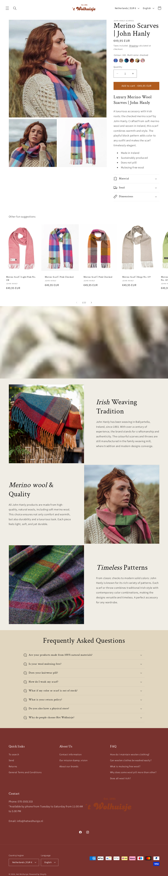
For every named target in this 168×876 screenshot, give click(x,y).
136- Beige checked (121, 60)
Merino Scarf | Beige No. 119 (136, 277)
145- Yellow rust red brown (137, 60)
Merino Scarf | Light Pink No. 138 (21, 279)
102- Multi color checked (116, 60)
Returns (13, 766)
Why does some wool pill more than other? (133, 772)
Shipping (133, 45)
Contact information (70, 754)
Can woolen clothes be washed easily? (131, 760)
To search (14, 754)
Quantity (118, 66)
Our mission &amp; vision (73, 760)
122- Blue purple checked (126, 60)
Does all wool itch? (120, 778)
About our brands (68, 766)
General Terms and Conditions (25, 772)
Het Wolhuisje (22, 874)
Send (11, 760)
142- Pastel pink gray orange (143, 60)
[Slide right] (91, 302)
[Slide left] (76, 302)
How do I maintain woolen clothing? (129, 754)
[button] (7, 8)
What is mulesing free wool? (125, 766)
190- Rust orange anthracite (132, 60)
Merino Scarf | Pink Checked (59, 277)
